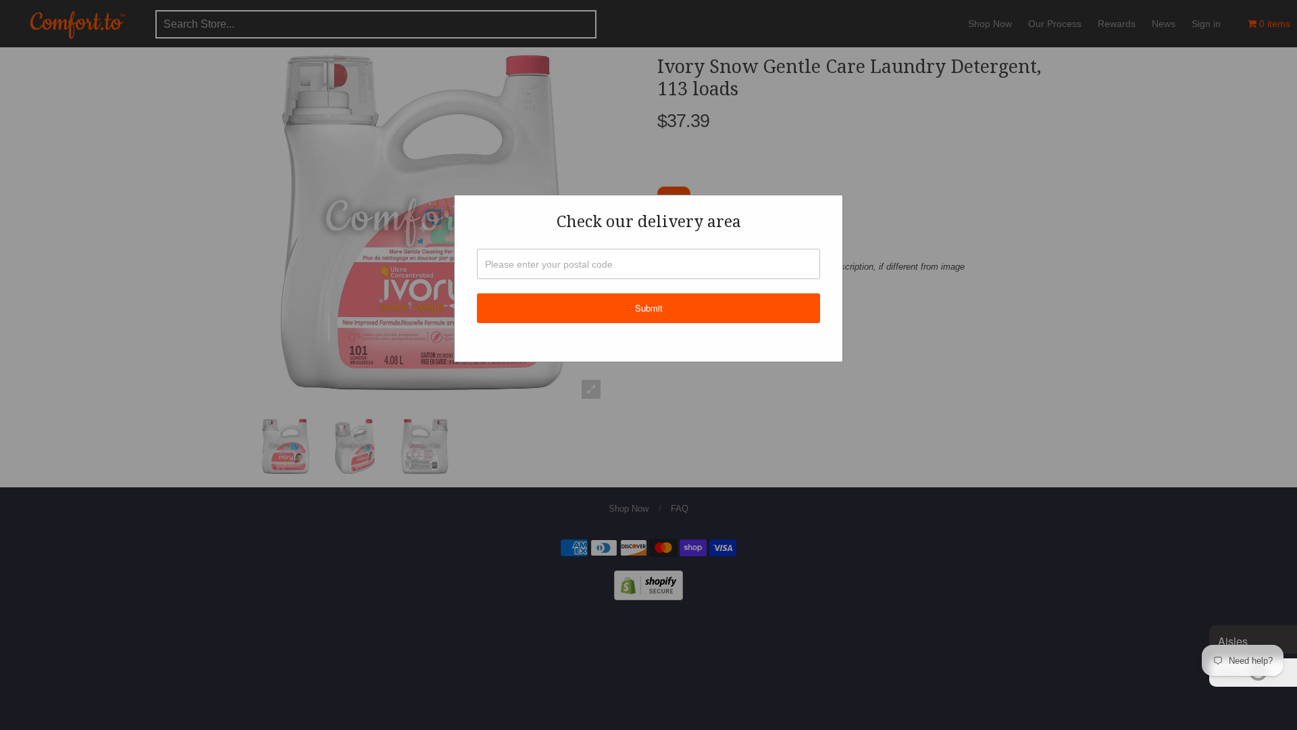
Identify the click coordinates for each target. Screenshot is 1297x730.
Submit (649, 307)
